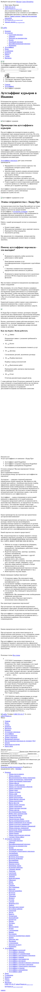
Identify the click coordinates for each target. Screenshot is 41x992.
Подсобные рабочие (15, 909)
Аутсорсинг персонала (12, 732)
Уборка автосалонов (15, 797)
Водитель (12, 892)
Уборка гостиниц (14, 792)
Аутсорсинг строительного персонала (22, 851)
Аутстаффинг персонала (9, 160)
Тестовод (12, 923)
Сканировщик (13, 855)
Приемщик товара (15, 866)
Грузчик (11, 900)
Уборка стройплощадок (17, 785)
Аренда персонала (11, 735)
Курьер (11, 928)
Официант (12, 880)
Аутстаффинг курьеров (16, 968)
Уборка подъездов (15, 817)
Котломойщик (13, 860)
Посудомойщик (14, 887)
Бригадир (12, 889)
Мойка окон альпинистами (18, 813)
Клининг (8, 31)
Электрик (12, 871)
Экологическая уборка (16, 819)
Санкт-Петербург (28, 1)
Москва (18, 1)
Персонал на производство (18, 38)
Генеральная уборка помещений (20, 830)
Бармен (11, 932)
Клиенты (8, 52)
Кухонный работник (16, 867)
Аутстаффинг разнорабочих (18, 970)
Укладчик (12, 894)
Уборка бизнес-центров (17, 804)
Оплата (7, 743)
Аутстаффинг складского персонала (21, 964)
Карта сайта (9, 746)
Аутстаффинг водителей (17, 950)
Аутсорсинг (9, 33)
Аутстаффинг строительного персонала (22, 966)
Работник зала (13, 939)
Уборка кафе (13, 794)
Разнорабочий (13, 918)
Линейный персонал (16, 42)
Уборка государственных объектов (20, 786)
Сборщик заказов (14, 869)
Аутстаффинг (9, 47)
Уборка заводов (14, 810)
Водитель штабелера (16, 858)
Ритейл (11, 40)
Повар (11, 882)
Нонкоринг (12, 45)
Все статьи (16, 655)
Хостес (11, 912)
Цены (7, 49)
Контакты (8, 58)
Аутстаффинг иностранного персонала (22, 955)
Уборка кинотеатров (16, 801)
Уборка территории (15, 806)
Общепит (12, 36)
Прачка (11, 937)
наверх (3, 990)
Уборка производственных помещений (22, 826)
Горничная (12, 910)
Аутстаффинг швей (15, 971)
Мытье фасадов (14, 803)
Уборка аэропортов (15, 788)
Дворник (12, 876)
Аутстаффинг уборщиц (16, 952)
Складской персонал (16, 35)
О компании (9, 51)
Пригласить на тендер (12, 744)
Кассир (11, 883)
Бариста (11, 914)
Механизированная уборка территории (22, 778)
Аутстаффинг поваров (16, 957)
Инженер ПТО (14, 903)
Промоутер (12, 919)
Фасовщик (12, 941)
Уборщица (12, 896)
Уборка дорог (13, 790)
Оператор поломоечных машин (19, 936)
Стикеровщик (13, 943)
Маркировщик (14, 862)
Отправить (13, 761)
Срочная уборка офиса (16, 837)
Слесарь (11, 901)
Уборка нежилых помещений (19, 828)
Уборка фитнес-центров (17, 799)
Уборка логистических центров (19, 835)
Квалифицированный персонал (19, 43)
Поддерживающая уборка (17, 812)
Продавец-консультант (16, 907)
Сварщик (12, 885)
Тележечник (13, 916)
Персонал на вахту (15, 945)
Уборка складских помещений (19, 824)
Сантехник (12, 873)
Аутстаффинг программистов (19, 959)
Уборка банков (14, 833)
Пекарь (11, 921)
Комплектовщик (14, 878)
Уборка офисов (14, 783)
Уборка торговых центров (17, 808)
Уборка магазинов (15, 795)
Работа (7, 54)
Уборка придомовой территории (20, 781)
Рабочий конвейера (15, 891)
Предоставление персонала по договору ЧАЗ (20, 741)
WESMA (18, 769)
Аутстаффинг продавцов (17, 961)
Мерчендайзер (14, 927)
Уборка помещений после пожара (20, 822)
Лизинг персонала (11, 737)
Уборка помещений (15, 831)
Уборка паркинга (14, 776)
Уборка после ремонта (16, 774)
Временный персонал (12, 739)
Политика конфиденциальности (12, 767)
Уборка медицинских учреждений (20, 779)
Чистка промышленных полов (19, 821)
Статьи (7, 56)
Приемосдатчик (14, 864)
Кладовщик (13, 934)
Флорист (12, 898)
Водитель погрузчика (16, 857)
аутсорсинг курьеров (20, 211)
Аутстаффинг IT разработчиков (19, 953)
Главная (7, 84)
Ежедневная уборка (15, 815)
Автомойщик (13, 853)
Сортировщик (13, 930)
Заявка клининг (15, 16)
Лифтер (11, 905)
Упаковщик (13, 874)
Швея (11, 925)
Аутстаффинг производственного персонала (24, 962)
